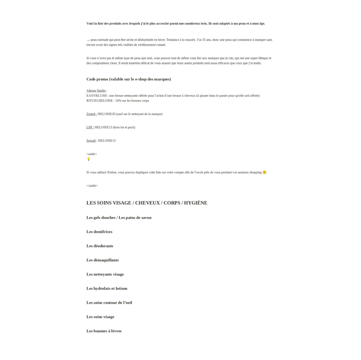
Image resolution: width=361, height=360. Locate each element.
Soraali (91, 140)
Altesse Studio (96, 90)
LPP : (90, 127)
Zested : (91, 114)
